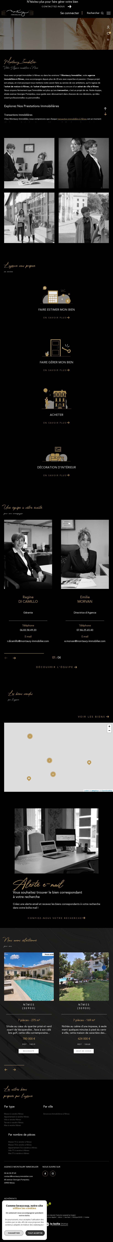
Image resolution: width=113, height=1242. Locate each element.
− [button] (109, 730)
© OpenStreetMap (106, 790)
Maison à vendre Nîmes (13, 1113)
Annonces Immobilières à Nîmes (56, 1113)
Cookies (86, 1217)
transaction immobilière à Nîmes (72, 119)
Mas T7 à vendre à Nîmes (18, 1153)
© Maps (94, 790)
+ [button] (109, 726)
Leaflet (86, 790)
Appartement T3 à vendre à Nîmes (22, 1147)
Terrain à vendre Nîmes (13, 1122)
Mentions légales (50, 1217)
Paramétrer (14, 1233)
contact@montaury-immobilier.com (18, 1176)
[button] (14, 658)
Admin (60, 1217)
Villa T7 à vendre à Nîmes (18, 1150)
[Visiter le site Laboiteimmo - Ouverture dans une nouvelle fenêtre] (56, 1222)
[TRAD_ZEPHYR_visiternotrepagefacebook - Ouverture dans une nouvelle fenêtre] (45, 1173)
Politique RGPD (77, 1217)
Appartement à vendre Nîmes (16, 1116)
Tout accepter (35, 1233)
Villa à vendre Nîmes (12, 1119)
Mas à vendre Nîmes (12, 1125)
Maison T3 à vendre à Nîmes (19, 1142)
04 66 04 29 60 (10, 1173)
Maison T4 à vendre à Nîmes (19, 1144)
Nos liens (67, 1217)
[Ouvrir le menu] (108, 13)
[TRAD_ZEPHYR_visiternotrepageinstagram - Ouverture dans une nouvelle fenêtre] (53, 1173)
